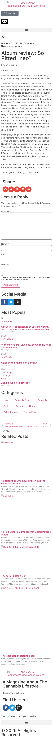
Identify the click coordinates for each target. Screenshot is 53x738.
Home (7, 400)
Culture (7, 406)
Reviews (20, 406)
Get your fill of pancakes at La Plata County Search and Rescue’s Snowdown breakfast (25, 328)
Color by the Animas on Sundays (19, 362)
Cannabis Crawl (22, 400)
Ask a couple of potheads (15, 382)
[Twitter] (11, 302)
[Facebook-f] (4, 302)
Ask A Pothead (11, 412)
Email (4, 254)
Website (5, 265)
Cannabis (42, 400)
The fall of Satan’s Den (13, 576)
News (32, 406)
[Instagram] (17, 302)
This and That (30, 412)
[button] (26, 30)
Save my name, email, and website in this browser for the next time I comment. (25, 278)
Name (5, 244)
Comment (6, 211)
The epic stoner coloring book (18, 655)
